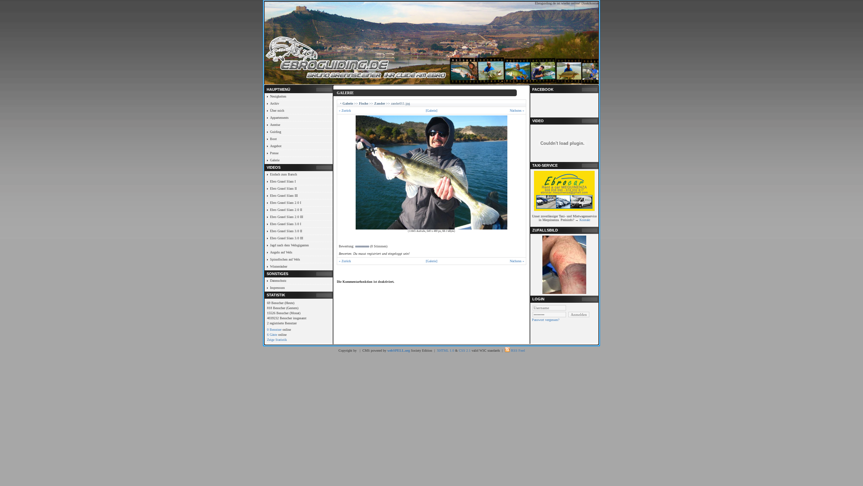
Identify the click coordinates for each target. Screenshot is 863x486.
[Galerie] (431, 110)
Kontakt (584, 220)
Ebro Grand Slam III (284, 195)
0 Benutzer (274, 329)
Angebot (275, 146)
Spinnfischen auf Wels (285, 259)
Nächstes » (517, 110)
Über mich (277, 110)
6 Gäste (272, 334)
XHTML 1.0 (445, 350)
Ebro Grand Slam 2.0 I (285, 203)
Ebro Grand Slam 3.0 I (285, 224)
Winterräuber (278, 266)
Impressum (277, 288)
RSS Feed (518, 350)
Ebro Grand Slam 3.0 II (286, 231)
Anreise (275, 125)
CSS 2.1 (465, 350)
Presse (274, 153)
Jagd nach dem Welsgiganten (289, 245)
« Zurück (345, 110)
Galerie (274, 160)
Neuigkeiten (278, 96)
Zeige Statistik (277, 340)
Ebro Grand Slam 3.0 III (286, 238)
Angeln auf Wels (281, 252)
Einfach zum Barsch (283, 174)
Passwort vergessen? (545, 320)
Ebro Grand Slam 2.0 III (286, 217)
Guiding (275, 132)
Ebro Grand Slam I (283, 181)
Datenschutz (278, 280)
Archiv (274, 103)
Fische (363, 103)
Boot (273, 139)
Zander (379, 103)
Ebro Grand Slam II (283, 188)
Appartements (279, 117)
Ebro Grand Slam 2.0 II (286, 210)
